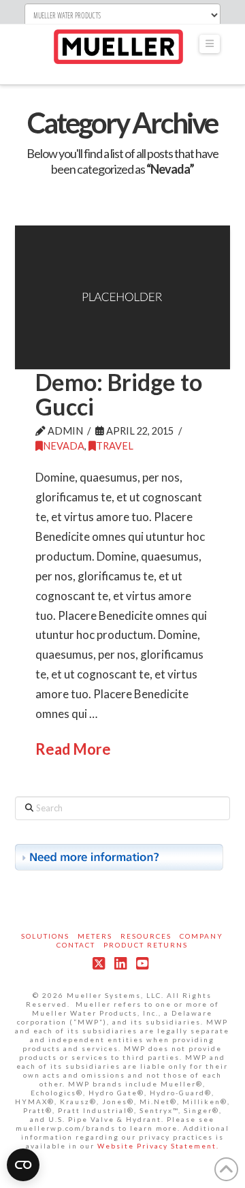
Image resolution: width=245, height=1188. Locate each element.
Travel (114, 446)
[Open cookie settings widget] (23, 1164)
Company (201, 936)
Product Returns (145, 945)
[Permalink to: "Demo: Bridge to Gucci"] (123, 297)
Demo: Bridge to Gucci (118, 394)
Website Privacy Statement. (158, 1146)
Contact (75, 945)
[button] (209, 44)
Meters (95, 936)
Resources (146, 936)
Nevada (63, 446)
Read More (73, 749)
